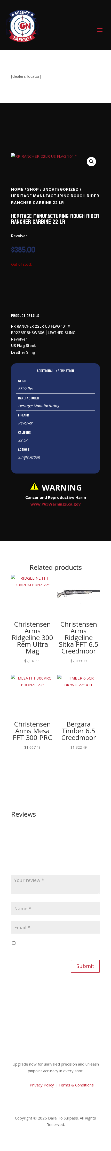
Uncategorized (61, 189)
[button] (91, 161)
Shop (33, 189)
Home (17, 189)
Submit (85, 966)
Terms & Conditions (76, 1084)
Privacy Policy (41, 1084)
